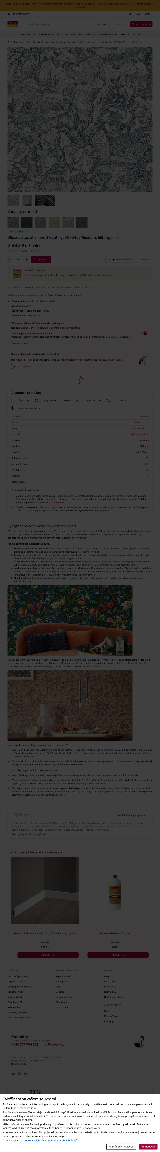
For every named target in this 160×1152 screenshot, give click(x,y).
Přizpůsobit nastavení (121, 1146)
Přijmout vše (148, 1146)
